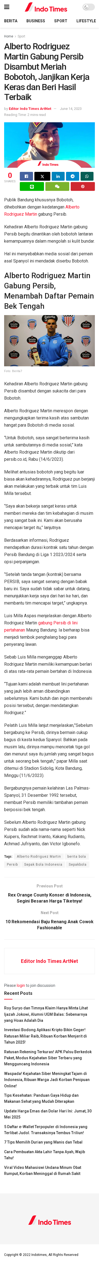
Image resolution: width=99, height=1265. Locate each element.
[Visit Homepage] (46, 7)
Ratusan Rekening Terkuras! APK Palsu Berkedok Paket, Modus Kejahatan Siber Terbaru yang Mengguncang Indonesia (48, 1058)
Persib (12, 864)
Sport (60, 21)
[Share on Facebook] (26, 176)
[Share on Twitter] (42, 176)
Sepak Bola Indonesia (43, 864)
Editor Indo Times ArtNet (30, 109)
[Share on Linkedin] (58, 176)
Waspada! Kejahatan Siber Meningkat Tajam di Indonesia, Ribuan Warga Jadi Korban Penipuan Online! (47, 1079)
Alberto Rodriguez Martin (39, 856)
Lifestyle (86, 21)
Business (35, 21)
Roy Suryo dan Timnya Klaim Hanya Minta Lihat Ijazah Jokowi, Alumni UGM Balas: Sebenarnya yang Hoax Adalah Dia (46, 1014)
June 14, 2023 (71, 109)
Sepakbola (78, 864)
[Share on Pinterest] (83, 186)
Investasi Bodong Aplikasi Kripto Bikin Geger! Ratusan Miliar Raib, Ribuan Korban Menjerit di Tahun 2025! (45, 1036)
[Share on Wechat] (57, 186)
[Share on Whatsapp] (87, 176)
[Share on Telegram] (72, 176)
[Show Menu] (6, 7)
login (21, 985)
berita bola (76, 856)
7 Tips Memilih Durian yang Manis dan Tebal (43, 1142)
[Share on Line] (32, 186)
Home (8, 36)
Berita (10, 21)
